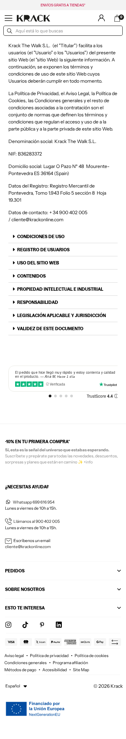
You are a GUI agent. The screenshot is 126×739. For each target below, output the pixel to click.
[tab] (63, 236)
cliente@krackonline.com (37, 220)
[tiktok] (25, 625)
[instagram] (8, 625)
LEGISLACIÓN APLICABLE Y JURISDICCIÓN (61, 315)
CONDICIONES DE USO (41, 236)
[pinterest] (42, 625)
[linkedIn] (58, 625)
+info (88, 461)
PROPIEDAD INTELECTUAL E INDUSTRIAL (60, 289)
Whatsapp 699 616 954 (33, 502)
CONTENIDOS (31, 276)
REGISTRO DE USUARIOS (43, 249)
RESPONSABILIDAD (37, 302)
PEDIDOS (15, 570)
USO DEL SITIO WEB (38, 262)
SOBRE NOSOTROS (25, 589)
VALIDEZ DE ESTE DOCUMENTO (50, 328)
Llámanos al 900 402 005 (36, 521)
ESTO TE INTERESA (25, 607)
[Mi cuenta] (101, 18)
